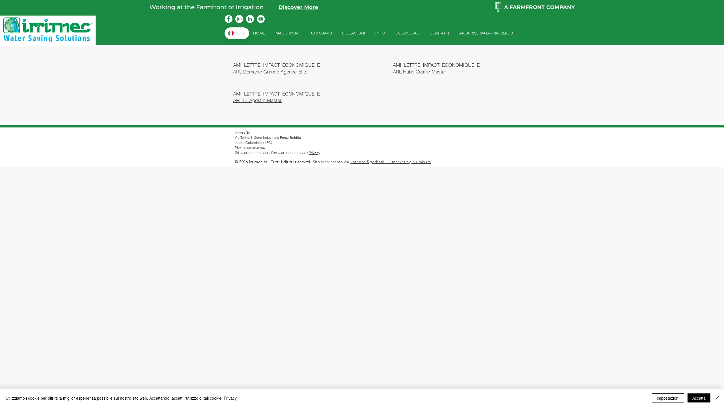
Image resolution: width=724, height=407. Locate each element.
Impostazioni (668, 398)
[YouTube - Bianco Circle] (261, 19)
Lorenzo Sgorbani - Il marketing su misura (390, 161)
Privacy (314, 153)
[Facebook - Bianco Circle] (228, 19)
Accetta (699, 398)
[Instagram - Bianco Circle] (239, 19)
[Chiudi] (717, 397)
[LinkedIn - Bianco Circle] (250, 19)
